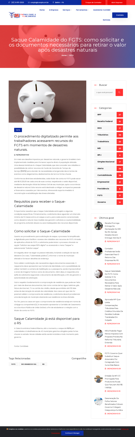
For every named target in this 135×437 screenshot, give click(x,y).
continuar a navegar (72, 433)
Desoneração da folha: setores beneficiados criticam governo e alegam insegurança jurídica (114, 404)
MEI (109, 148)
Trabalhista (109, 141)
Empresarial (109, 182)
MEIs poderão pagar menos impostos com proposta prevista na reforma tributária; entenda (114, 337)
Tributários (109, 134)
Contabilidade (109, 175)
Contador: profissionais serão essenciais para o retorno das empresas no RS (112, 254)
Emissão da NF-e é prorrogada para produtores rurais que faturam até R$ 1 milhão (113, 382)
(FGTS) (23, 171)
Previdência (108, 188)
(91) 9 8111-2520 (17, 2)
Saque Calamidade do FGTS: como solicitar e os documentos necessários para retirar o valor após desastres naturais (113, 280)
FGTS (18, 130)
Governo (109, 202)
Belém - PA (59, 2)
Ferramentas (82, 10)
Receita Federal (109, 121)
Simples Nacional (109, 161)
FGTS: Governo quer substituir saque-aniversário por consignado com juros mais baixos (114, 359)
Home (42, 10)
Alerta (109, 168)
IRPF (109, 114)
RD (43, 364)
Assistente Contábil (101, 10)
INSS (109, 128)
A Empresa (53, 10)
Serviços (67, 10)
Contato (120, 15)
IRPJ (108, 155)
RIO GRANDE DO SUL (28, 364)
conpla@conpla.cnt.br (39, 2)
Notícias (106, 20)
